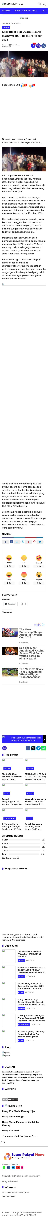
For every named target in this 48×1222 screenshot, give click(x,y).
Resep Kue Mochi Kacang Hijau (18, 1111)
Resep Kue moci (10, 1130)
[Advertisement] (24, 114)
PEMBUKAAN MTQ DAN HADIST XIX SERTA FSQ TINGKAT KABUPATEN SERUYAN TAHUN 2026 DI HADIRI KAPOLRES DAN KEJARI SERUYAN (35, 777)
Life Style (16, 1105)
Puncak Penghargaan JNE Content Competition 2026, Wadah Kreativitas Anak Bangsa (12, 802)
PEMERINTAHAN (9, 818)
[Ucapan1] (24, 17)
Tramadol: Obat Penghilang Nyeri (19, 1136)
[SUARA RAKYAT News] (12, 4)
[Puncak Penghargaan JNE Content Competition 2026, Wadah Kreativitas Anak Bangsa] (12, 790)
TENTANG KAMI (8, 1196)
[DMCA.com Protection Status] (10, 1099)
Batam (6, 793)
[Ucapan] (6, 1052)
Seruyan (7, 768)
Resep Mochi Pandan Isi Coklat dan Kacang (20, 1124)
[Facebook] (28, 748)
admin (4, 45)
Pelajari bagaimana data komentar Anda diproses (22, 938)
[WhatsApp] (43, 748)
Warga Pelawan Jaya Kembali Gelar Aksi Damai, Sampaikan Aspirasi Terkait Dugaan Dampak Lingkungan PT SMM (35, 802)
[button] (39, 4)
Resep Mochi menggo (13, 1116)
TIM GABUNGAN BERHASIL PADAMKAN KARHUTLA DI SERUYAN (12, 777)
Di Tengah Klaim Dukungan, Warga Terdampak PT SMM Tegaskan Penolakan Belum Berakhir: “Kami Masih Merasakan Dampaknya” (12, 827)
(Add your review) (10, 858)
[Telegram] (38, 748)
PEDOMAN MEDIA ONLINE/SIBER (15, 1192)
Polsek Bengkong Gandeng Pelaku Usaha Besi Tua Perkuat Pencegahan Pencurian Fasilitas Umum (35, 827)
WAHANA (6, 27)
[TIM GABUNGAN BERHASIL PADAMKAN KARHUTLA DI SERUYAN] (12, 765)
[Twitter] (33, 748)
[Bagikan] (43, 45)
